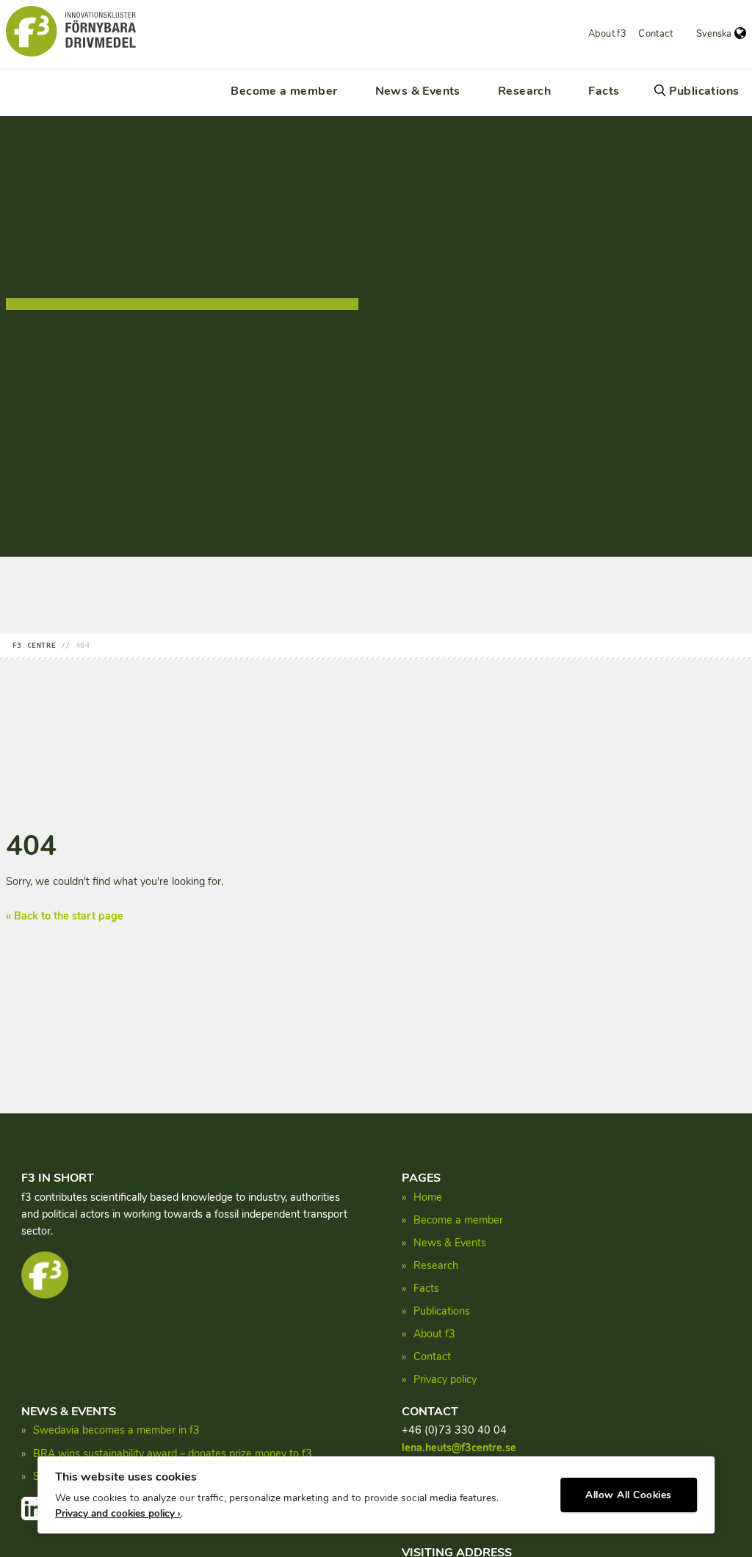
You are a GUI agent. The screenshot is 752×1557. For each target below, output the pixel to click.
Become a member (284, 91)
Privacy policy (445, 1379)
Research (524, 91)
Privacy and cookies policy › (118, 1513)
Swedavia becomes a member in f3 (116, 1430)
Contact (655, 33)
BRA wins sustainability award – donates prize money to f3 (172, 1453)
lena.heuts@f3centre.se (459, 1447)
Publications (704, 91)
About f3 (607, 33)
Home (427, 1197)
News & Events (417, 91)
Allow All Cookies (628, 1495)
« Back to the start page (64, 915)
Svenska (713, 33)
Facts (603, 91)
